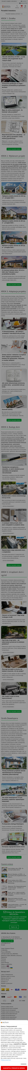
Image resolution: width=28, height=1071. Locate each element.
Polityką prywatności (6, 1060)
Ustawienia (23, 1064)
